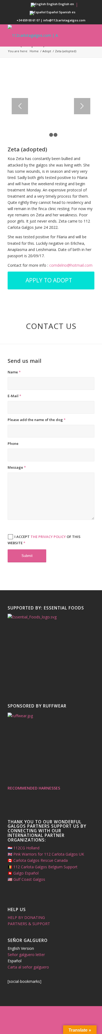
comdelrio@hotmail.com (70, 265)
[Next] (82, 106)
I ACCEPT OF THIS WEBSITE (44, 539)
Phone (13, 443)
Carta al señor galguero (28, 967)
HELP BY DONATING (26, 917)
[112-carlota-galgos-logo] (42, 35)
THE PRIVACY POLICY (48, 536)
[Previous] (20, 106)
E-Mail (14, 395)
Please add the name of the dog (37, 419)
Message (17, 467)
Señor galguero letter (26, 954)
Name (14, 372)
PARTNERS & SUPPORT (29, 923)
